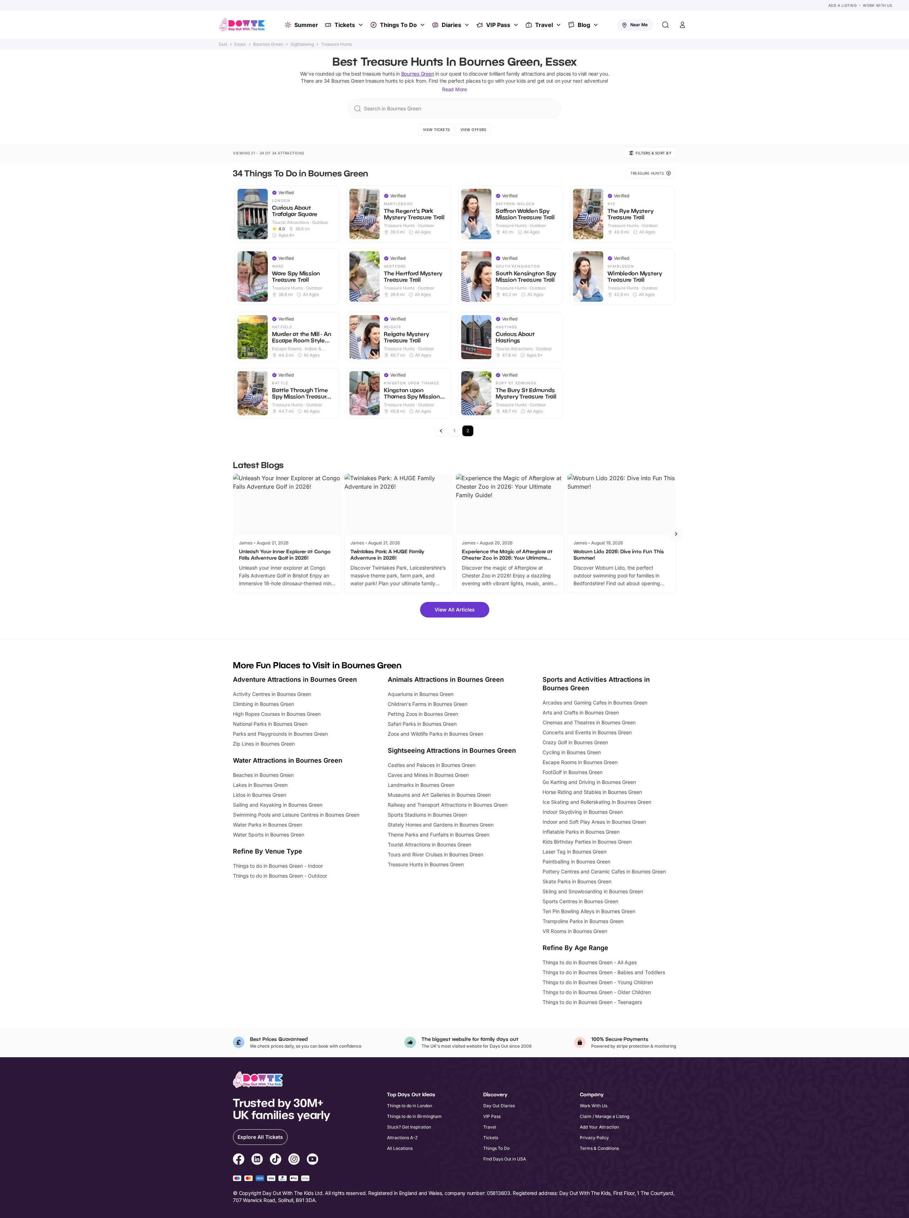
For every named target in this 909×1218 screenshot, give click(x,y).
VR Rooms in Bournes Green (575, 931)
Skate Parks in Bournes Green (577, 881)
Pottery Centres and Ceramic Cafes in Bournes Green (604, 871)
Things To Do (398, 24)
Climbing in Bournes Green (263, 704)
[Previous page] (441, 431)
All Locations (400, 1148)
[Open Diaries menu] (468, 24)
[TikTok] (275, 1160)
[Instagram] (294, 1160)
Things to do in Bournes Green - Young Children (598, 982)
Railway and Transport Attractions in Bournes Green (447, 805)
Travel (544, 24)
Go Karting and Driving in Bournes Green (589, 782)
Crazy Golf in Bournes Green (575, 742)
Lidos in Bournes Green (259, 795)
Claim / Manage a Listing (604, 1116)
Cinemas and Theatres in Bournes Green (589, 722)
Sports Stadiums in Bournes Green (427, 815)
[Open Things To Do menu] (423, 24)
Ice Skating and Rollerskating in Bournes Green (597, 802)
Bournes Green (268, 44)
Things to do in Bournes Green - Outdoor (280, 876)
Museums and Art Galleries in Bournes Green (439, 795)
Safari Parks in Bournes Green (422, 724)
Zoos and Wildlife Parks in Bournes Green (435, 734)
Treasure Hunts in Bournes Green (426, 864)
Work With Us (877, 5)
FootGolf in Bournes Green (573, 772)
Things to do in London (409, 1105)
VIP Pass (498, 24)
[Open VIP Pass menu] (517, 24)
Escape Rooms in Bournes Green (580, 762)
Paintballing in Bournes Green (576, 861)
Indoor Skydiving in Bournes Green (583, 812)
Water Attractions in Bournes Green (287, 760)
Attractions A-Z (402, 1137)
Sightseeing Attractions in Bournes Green (452, 750)
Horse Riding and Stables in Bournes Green (592, 792)
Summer (306, 24)
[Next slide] (676, 534)
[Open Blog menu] (597, 24)
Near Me (639, 24)
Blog (584, 24)
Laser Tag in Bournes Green (574, 852)
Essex (240, 44)
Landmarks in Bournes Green (421, 785)
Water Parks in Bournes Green (267, 825)
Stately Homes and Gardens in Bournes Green (441, 825)
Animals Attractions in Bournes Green (446, 679)
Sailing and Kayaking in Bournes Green (277, 805)
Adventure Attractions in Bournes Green (295, 679)
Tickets (344, 24)
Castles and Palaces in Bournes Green (431, 765)
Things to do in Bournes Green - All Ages (590, 962)
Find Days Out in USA (504, 1159)
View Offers (473, 129)
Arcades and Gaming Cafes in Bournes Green (595, 702)
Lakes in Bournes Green (260, 785)
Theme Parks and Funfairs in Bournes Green (438, 835)
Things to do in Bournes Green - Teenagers (592, 1002)
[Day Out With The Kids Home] (242, 25)
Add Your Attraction (599, 1127)
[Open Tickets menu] (361, 24)
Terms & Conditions (599, 1148)
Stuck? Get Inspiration (409, 1127)
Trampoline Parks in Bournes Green (583, 921)
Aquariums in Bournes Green (420, 694)
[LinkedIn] (257, 1160)
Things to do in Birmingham (414, 1116)
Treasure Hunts (336, 44)
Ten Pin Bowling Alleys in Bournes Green (589, 911)
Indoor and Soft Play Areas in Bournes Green (594, 822)
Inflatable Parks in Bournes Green (581, 832)
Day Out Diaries (499, 1105)
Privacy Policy (594, 1137)
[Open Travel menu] (559, 24)
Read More (454, 89)
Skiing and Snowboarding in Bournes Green (593, 891)
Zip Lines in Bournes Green (264, 744)
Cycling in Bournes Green (572, 752)
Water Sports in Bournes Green (268, 835)
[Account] (682, 25)
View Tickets (436, 129)
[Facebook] (238, 1160)
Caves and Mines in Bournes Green (428, 775)
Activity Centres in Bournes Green (272, 694)
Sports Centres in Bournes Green (580, 901)
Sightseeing (302, 44)
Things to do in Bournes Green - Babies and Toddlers (604, 972)
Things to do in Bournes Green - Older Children (597, 992)
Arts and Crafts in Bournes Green (581, 712)
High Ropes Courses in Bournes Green (277, 714)
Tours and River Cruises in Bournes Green (435, 854)
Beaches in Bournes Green (263, 775)
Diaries (451, 24)
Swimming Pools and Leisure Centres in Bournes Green (296, 815)
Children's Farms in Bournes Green (427, 704)
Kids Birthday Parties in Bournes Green (587, 842)
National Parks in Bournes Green (270, 724)
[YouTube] (312, 1160)
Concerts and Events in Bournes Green (587, 732)
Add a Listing (842, 5)
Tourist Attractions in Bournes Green (429, 844)
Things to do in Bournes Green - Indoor (278, 866)
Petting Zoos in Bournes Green (423, 714)
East (223, 44)
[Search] (665, 25)
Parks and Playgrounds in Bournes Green (280, 734)
